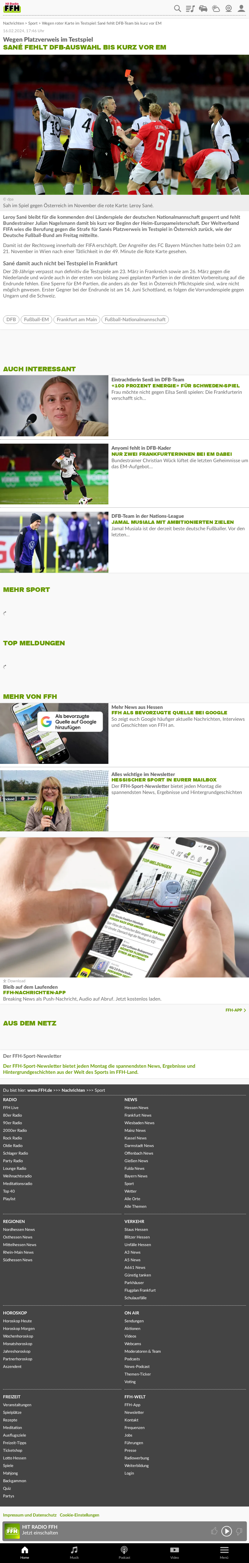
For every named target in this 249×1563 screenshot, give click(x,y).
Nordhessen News (19, 1230)
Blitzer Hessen (137, 1237)
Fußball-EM (36, 319)
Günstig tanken (137, 1275)
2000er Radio (15, 1131)
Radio (10, 1100)
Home (24, 1557)
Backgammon (14, 1481)
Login (129, 1473)
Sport (33, 24)
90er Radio (12, 1123)
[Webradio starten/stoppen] (226, 1531)
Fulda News (134, 1169)
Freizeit (11, 1397)
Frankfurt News (138, 1116)
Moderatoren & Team (142, 1352)
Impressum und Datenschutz (29, 1515)
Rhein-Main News (18, 1253)
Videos (130, 1336)
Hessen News (136, 1108)
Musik (74, 1557)
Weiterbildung (136, 1466)
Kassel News (135, 1138)
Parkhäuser (134, 1283)
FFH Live (11, 1108)
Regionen (14, 1222)
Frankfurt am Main (77, 319)
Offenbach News (138, 1154)
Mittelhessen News (19, 1245)
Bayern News (136, 1176)
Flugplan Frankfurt (140, 1291)
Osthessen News (17, 1237)
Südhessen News (17, 1260)
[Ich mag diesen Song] (215, 1531)
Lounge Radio (14, 1169)
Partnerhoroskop (17, 1359)
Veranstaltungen (17, 1405)
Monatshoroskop (17, 1344)
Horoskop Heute (17, 1321)
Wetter (215, 6)
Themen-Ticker (137, 1374)
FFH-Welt (134, 1397)
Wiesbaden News (139, 1123)
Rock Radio (12, 1138)
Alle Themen (135, 1207)
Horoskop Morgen (19, 1329)
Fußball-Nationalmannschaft (135, 319)
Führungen (133, 1443)
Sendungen (134, 1321)
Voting (130, 1382)
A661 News (134, 1268)
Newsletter (134, 1413)
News (130, 1100)
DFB (11, 319)
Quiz (7, 1489)
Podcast (124, 1557)
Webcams (132, 1344)
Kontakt (131, 1420)
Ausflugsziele (14, 1436)
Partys (8, 1496)
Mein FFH (241, 6)
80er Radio (12, 1116)
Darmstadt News (139, 1146)
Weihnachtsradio (17, 1176)
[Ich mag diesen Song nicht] (238, 1531)
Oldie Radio (12, 1146)
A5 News (132, 1260)
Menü (224, 1557)
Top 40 (9, 1192)
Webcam (228, 6)
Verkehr (134, 1222)
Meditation (12, 1428)
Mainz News (135, 1131)
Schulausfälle (135, 1298)
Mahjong (10, 1473)
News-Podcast (137, 1367)
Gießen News (136, 1161)
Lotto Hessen (14, 1458)
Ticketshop (12, 1451)
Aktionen (132, 1329)
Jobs (128, 1436)
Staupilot (203, 6)
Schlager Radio (15, 1154)
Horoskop (15, 1313)
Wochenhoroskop (18, 1336)
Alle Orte (132, 1199)
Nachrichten (13, 24)
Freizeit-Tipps (14, 1443)
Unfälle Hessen (137, 1245)
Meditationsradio (17, 1184)
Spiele (8, 1466)
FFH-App (234, 1010)
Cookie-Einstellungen (79, 1515)
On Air (131, 1313)
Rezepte (10, 1420)
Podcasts (132, 1359)
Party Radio (13, 1161)
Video (174, 1557)
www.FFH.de (39, 1090)
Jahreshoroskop (16, 1352)
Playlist (190, 6)
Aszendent (12, 1367)
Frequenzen (134, 1428)
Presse (130, 1451)
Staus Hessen (136, 1230)
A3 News (132, 1253)
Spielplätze (12, 1413)
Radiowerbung (136, 1458)
